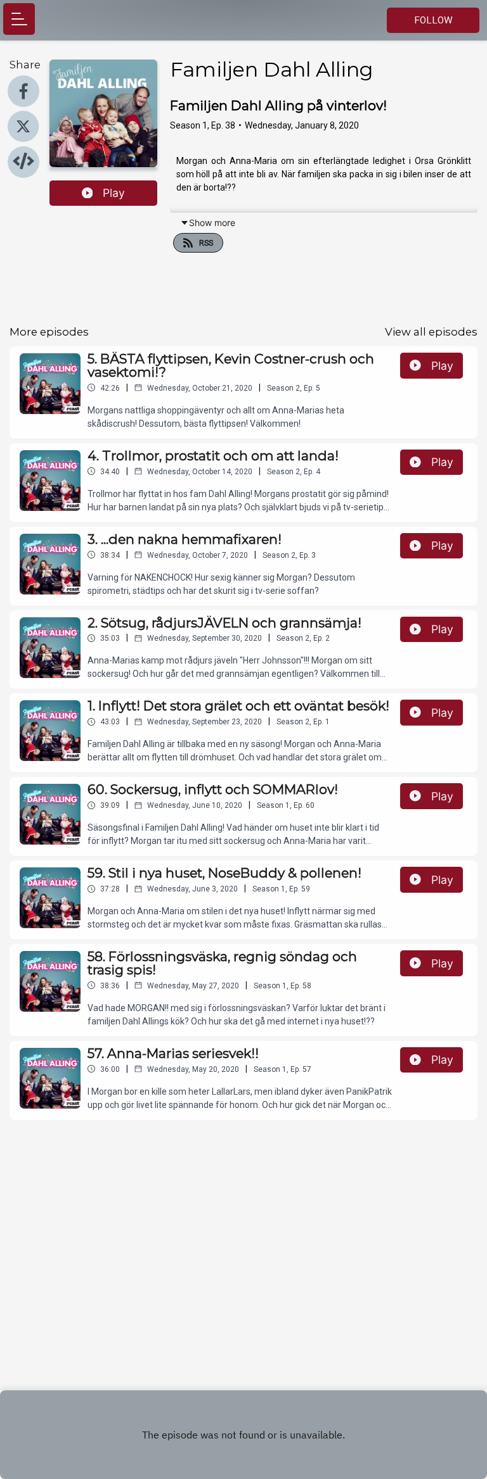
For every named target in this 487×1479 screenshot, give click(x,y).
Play (114, 192)
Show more (212, 222)
